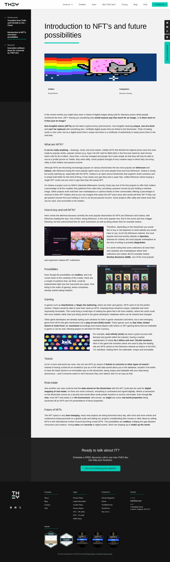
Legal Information (79, 501)
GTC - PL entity (78, 515)
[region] (15, 285)
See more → (106, 512)
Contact (47, 505)
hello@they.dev (136, 501)
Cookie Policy (78, 505)
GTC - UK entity (79, 512)
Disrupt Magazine (108, 498)
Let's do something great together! (100, 468)
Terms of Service (103, 554)
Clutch (104, 501)
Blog (46, 501)
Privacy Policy (78, 498)
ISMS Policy (77, 519)
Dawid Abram (53, 93)
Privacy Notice (78, 508)
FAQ (46, 508)
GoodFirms (106, 508)
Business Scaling (125, 93)
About (46, 498)
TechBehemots (107, 505)
